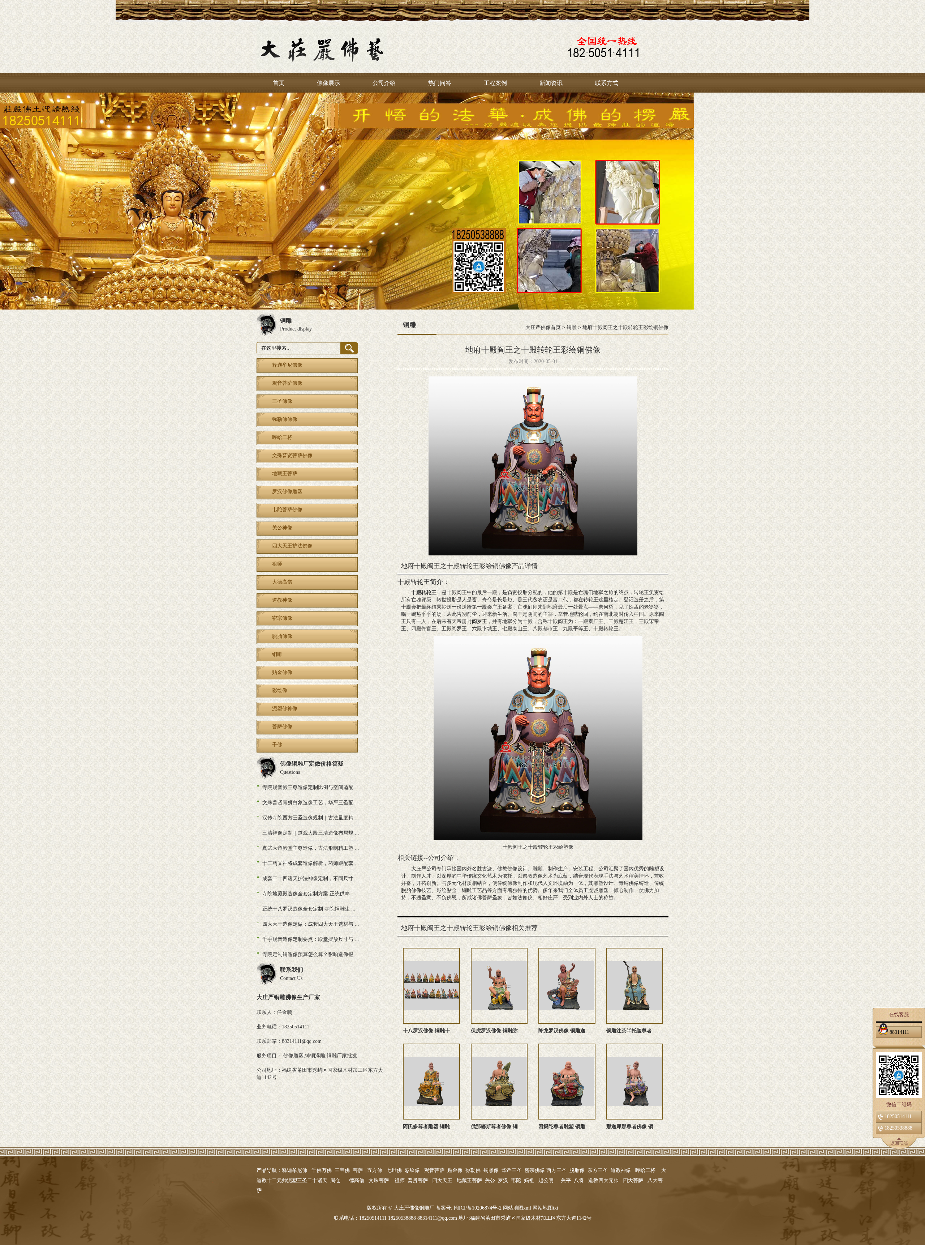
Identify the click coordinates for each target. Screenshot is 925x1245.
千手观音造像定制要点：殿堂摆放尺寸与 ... (310, 939)
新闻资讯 (551, 83)
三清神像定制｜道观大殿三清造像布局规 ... (310, 833)
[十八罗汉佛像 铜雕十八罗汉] (431, 986)
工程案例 (495, 83)
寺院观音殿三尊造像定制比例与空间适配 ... (310, 787)
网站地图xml (517, 1208)
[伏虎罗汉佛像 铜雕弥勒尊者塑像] (499, 986)
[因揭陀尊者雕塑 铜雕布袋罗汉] (566, 1082)
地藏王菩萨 (469, 1180)
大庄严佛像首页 (543, 327)
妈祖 (529, 1180)
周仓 (335, 1180)
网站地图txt (545, 1208)
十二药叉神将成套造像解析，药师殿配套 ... (310, 863)
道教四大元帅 (603, 1180)
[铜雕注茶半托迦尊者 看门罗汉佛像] (634, 986)
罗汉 (503, 1180)
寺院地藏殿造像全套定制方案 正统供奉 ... (309, 893)
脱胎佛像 (411, 890)
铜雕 (572, 327)
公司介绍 (384, 83)
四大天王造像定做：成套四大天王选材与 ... (310, 924)
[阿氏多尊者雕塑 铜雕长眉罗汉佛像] (431, 1082)
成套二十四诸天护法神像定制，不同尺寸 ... (310, 878)
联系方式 (606, 83)
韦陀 (516, 1180)
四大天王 (442, 1180)
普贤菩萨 (418, 1180)
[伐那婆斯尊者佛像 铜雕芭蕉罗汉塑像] (499, 1082)
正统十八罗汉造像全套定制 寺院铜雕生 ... (309, 909)
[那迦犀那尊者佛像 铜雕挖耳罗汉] (634, 1082)
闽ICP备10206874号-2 (477, 1208)
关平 (566, 1180)
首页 (278, 83)
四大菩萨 (633, 1180)
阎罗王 (479, 621)
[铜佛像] (462, 201)
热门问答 (439, 83)
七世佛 (394, 1170)
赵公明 (546, 1180)
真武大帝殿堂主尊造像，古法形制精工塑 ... (310, 848)
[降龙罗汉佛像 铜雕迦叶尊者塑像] (566, 986)
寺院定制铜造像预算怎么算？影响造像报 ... (310, 954)
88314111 (899, 1032)
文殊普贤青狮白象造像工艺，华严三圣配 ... (310, 802)
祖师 (400, 1180)
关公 (490, 1180)
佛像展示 (328, 83)
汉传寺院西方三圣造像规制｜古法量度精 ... (310, 817)
